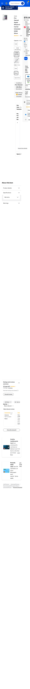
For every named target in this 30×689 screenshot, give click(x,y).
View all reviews (8, 394)
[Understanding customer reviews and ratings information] (17, 390)
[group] (20, 36)
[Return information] (25, 47)
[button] (17, 107)
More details (19, 88)
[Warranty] (18, 197)
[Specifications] (19, 192)
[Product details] (19, 188)
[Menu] (2, 3)
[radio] (16, 44)
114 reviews (18, 96)
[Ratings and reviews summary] (19, 382)
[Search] (22, 3)
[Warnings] (19, 203)
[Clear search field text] (20, 3)
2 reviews (10, 388)
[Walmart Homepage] (6, 3)
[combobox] (17, 3)
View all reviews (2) (11, 430)
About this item (7, 183)
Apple (15, 16)
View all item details (22, 148)
